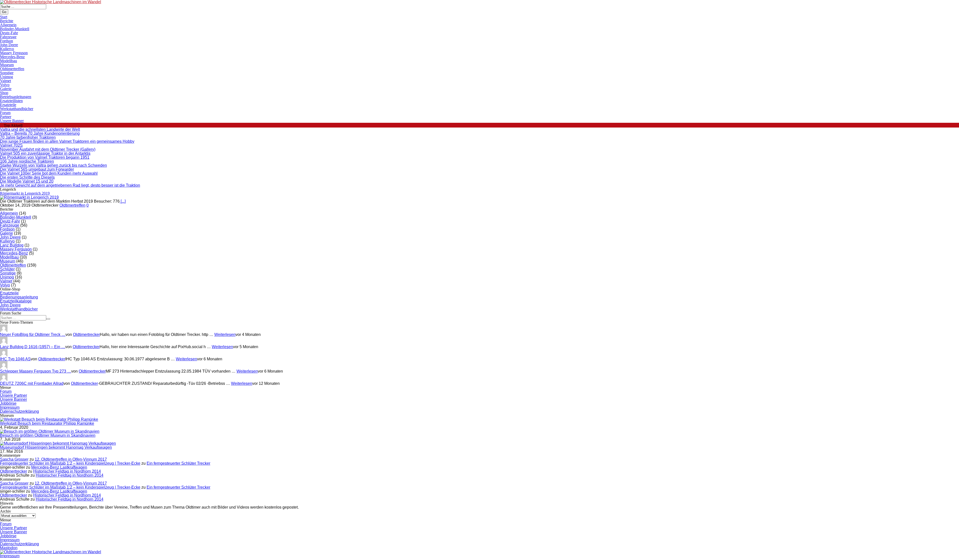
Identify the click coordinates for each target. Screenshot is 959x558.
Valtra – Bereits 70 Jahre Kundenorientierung (40, 133)
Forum (5, 113)
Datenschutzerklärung (19, 411)
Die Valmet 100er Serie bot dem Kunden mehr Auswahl (49, 173)
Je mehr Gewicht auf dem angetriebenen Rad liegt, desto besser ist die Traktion (70, 185)
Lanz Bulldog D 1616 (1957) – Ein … (32, 347)
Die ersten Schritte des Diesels (27, 177)
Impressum (9, 407)
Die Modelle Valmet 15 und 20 (26, 181)
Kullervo (7, 49)
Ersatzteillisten (11, 101)
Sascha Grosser (14, 459)
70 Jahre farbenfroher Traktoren (28, 137)
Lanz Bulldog (11, 245)
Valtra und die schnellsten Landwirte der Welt (40, 129)
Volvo (4, 85)
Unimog (6, 77)
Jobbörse (8, 403)
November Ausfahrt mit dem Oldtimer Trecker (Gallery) (47, 149)
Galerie (5, 89)
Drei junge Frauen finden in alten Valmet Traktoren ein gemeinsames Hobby (67, 141)
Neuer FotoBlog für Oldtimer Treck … (32, 334)
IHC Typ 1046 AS (15, 359)
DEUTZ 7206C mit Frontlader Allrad (31, 383)
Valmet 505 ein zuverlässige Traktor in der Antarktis (45, 153)
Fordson (6, 41)
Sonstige (6, 73)
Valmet (5, 81)
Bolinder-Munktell (14, 29)
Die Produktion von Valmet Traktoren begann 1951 (44, 157)
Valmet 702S (11, 145)
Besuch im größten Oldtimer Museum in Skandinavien (47, 435)
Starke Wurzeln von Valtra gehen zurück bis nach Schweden (53, 165)
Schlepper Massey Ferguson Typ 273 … (35, 371)
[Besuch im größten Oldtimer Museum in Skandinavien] (49, 431)
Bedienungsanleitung (19, 297)
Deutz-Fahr (9, 33)
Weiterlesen (225, 334)
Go (4, 12)
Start (3, 17)
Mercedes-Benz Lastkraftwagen (59, 467)
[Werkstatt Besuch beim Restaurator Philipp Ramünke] (49, 419)
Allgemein (8, 25)
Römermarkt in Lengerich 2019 (25, 193)
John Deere (9, 45)
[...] (123, 201)
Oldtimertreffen (12, 69)
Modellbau (8, 61)
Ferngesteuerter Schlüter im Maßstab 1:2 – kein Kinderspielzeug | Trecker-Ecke (70, 463)
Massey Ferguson (14, 53)
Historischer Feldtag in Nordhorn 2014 (67, 471)
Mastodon (8, 548)
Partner (5, 117)
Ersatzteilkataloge (16, 301)
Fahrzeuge (8, 37)
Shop (4, 93)
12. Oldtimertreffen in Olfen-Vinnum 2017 (71, 459)
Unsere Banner (12, 121)
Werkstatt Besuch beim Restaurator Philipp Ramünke (47, 423)
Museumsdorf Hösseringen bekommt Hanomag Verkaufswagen (56, 447)
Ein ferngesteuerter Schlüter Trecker (178, 463)
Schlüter (7, 269)
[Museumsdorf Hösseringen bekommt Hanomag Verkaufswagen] (58, 443)
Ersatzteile (8, 105)
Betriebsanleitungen (15, 97)
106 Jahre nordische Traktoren (27, 161)
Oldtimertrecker (86, 334)
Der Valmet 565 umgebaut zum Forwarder (37, 169)
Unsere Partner (13, 395)
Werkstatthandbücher (16, 109)
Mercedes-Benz (12, 57)
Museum (7, 65)
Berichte (6, 21)
